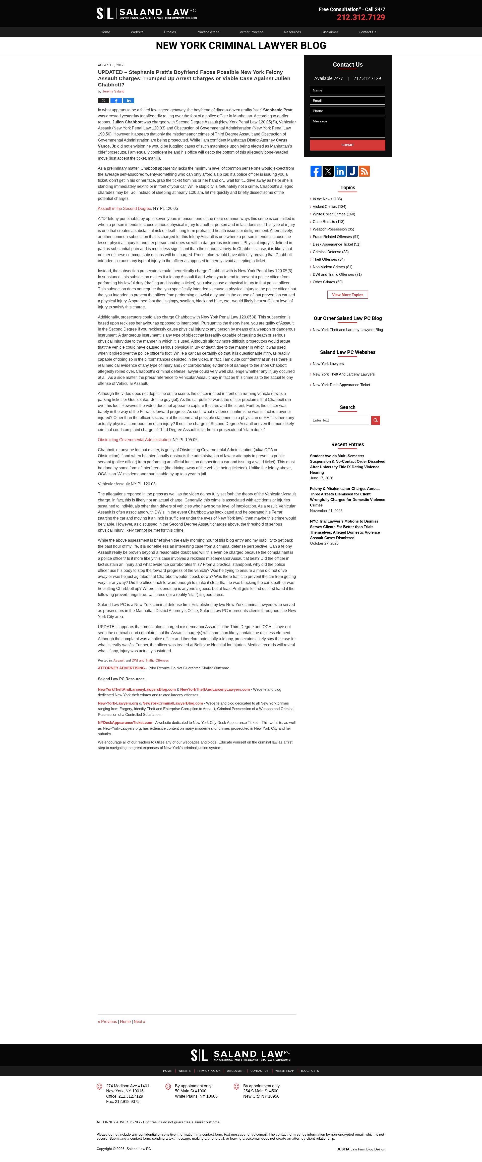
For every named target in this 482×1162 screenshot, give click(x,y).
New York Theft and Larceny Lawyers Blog (348, 330)
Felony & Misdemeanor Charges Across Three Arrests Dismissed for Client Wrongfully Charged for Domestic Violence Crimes (347, 496)
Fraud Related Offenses (336, 237)
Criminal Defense (331, 252)
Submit (347, 145)
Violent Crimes (329, 206)
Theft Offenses (329, 259)
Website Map (284, 1070)
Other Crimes (328, 282)
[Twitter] (328, 171)
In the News (327, 199)
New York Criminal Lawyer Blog (147, 13)
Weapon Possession (333, 229)
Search (375, 420)
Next (139, 1021)
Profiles (170, 32)
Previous (107, 1021)
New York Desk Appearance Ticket (341, 385)
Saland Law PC (139, 1149)
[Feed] (364, 171)
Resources (292, 32)
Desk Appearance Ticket (336, 244)
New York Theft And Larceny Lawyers (344, 374)
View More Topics (347, 295)
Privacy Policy (209, 1070)
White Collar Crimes (334, 214)
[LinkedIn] (340, 171)
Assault (119, 660)
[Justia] (352, 171)
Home (105, 32)
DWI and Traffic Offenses (150, 660)
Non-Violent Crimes (332, 267)
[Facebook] (316, 171)
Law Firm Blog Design (361, 1149)
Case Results (328, 221)
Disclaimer (330, 32)
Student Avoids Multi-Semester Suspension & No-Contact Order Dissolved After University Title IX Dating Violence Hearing (347, 464)
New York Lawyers (328, 363)
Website (137, 32)
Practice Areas (208, 32)
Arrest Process (251, 32)
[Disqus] (197, 813)
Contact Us (367, 32)
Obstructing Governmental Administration (134, 440)
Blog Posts (310, 1070)
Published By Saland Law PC (352, 13)
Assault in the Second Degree (124, 208)
